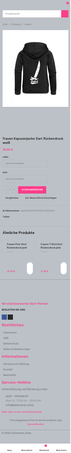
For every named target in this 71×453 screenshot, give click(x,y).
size (5, 172)
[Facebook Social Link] (12, 217)
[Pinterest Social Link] (20, 217)
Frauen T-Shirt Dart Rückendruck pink (51, 246)
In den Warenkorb (32, 190)
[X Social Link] (16, 217)
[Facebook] (4, 317)
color (5, 157)
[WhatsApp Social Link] (24, 217)
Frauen (27, 24)
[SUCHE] (64, 13)
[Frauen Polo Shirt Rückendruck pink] (19, 257)
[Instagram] (10, 317)
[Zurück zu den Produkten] (62, 24)
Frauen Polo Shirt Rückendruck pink (17, 246)
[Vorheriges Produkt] (58, 24)
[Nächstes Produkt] (66, 24)
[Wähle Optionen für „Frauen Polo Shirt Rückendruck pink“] (30, 265)
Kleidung (16, 24)
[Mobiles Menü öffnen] (4, 4)
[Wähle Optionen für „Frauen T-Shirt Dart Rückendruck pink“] (64, 265)
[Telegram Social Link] (29, 217)
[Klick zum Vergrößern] (9, 100)
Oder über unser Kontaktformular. (22, 411)
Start (5, 24)
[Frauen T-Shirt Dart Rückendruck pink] (52, 257)
